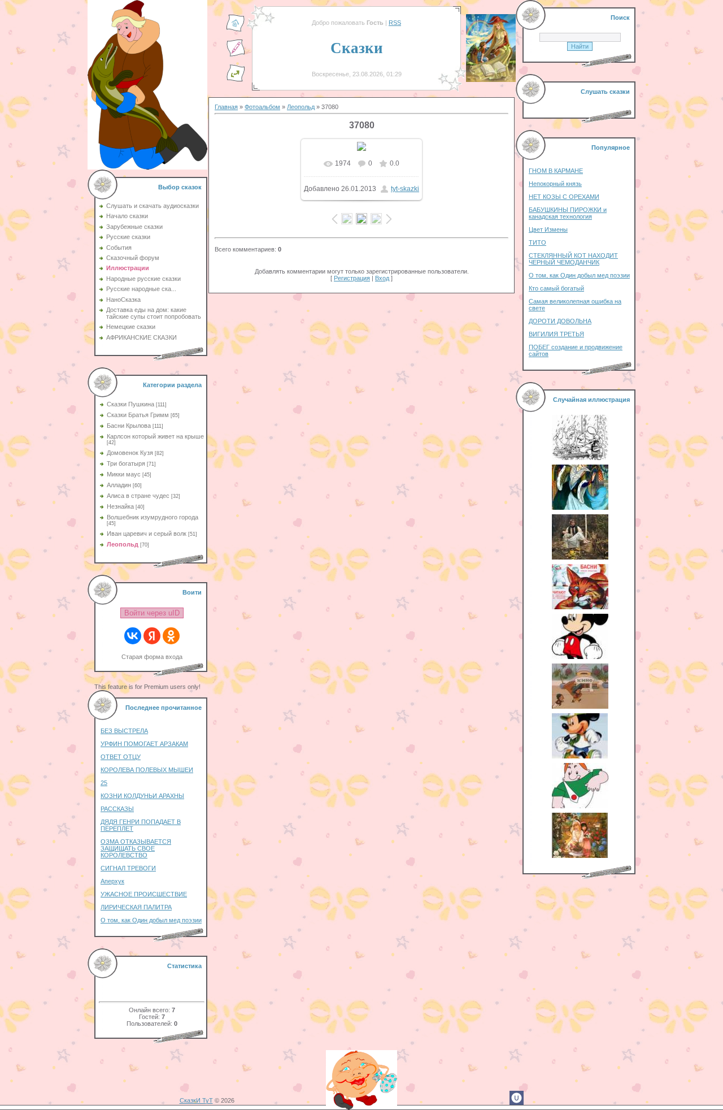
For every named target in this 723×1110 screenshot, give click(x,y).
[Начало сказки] (236, 30)
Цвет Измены (548, 229)
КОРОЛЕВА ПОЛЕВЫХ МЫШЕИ (147, 769)
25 (104, 782)
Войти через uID (152, 613)
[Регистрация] (236, 54)
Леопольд (122, 544)
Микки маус (124, 474)
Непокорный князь (555, 183)
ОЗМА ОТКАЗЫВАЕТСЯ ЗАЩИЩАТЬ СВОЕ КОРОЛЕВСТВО (136, 848)
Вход (382, 278)
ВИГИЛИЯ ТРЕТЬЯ (556, 334)
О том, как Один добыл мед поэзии (151, 920)
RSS (395, 22)
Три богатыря (126, 463)
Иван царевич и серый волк (146, 533)
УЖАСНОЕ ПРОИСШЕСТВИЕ (144, 894)
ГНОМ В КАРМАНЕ (556, 170)
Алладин (119, 485)
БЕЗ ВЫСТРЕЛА (124, 730)
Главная (226, 106)
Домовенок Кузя (130, 452)
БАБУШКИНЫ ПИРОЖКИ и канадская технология (568, 213)
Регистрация (352, 278)
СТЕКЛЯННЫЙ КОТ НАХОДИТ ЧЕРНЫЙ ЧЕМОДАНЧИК (573, 259)
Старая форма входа (151, 656)
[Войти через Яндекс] (151, 635)
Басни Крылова (129, 425)
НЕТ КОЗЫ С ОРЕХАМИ (564, 196)
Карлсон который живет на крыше (155, 436)
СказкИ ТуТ (196, 1100)
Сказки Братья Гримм (138, 414)
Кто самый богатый (556, 288)
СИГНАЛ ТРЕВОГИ (128, 868)
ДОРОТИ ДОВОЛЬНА (560, 321)
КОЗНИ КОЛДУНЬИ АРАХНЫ (142, 795)
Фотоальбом (262, 106)
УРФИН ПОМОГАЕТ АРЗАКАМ (144, 743)
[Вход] (236, 79)
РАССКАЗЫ (117, 808)
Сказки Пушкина (130, 404)
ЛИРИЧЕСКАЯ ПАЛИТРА (136, 907)
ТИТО (537, 242)
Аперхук (112, 881)
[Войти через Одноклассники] (171, 635)
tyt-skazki (405, 189)
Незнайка (120, 506)
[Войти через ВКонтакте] (132, 635)
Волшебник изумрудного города (152, 517)
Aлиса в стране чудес (138, 495)
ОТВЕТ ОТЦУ (121, 756)
